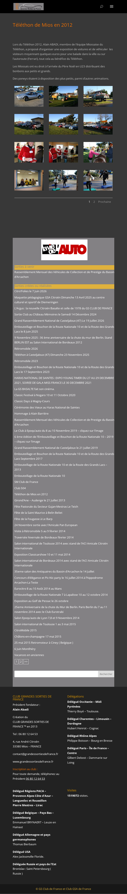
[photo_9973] (63, 134)
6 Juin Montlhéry (25, 649)
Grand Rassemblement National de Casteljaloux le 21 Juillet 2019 (56, 448)
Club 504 (20, 488)
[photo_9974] (98, 134)
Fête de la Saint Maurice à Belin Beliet (38, 513)
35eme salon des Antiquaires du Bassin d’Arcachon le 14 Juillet (54, 571)
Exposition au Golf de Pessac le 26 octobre (41, 601)
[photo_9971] (98, 107)
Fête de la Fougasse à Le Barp (33, 519)
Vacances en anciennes (29, 655)
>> (26, 661)
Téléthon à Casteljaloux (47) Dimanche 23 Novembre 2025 (51, 355)
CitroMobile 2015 (25, 630)
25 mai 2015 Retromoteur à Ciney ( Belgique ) (43, 642)
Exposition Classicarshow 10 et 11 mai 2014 (42, 554)
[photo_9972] (28, 134)
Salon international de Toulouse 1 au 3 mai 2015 (45, 624)
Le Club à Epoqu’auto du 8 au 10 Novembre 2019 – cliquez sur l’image (58, 431)
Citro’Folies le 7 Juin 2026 (30, 291)
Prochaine (104, 202)
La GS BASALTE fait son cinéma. (34, 389)
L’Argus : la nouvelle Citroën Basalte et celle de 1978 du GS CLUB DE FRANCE (63, 308)
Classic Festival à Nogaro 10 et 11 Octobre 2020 (44, 395)
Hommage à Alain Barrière (31, 413)
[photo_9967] (63, 107)
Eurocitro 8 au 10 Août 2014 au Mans (38, 588)
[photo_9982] (28, 190)
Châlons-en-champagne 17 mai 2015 (37, 636)
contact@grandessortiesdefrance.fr (35, 754)
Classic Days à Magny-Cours (32, 401)
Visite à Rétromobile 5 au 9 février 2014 (39, 531)
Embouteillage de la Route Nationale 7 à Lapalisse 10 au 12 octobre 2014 (61, 595)
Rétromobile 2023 (26, 361)
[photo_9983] (63, 190)
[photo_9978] (63, 162)
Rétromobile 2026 (26, 348)
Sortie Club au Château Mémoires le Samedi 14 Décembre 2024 (55, 314)
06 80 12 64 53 (28, 734)
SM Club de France (26, 482)
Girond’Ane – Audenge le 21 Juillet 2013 (39, 500)
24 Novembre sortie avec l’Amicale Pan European (45, 525)
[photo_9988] (98, 190)
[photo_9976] (28, 162)
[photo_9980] (98, 162)
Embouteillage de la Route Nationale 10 (39, 476)
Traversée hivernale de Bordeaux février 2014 (44, 537)
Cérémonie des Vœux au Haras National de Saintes (47, 407)
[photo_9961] (28, 107)
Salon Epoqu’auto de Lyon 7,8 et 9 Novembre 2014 (46, 618)
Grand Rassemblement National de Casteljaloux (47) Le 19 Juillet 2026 (59, 320)
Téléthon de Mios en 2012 (31, 494)
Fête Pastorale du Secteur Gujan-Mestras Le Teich (46, 506)
